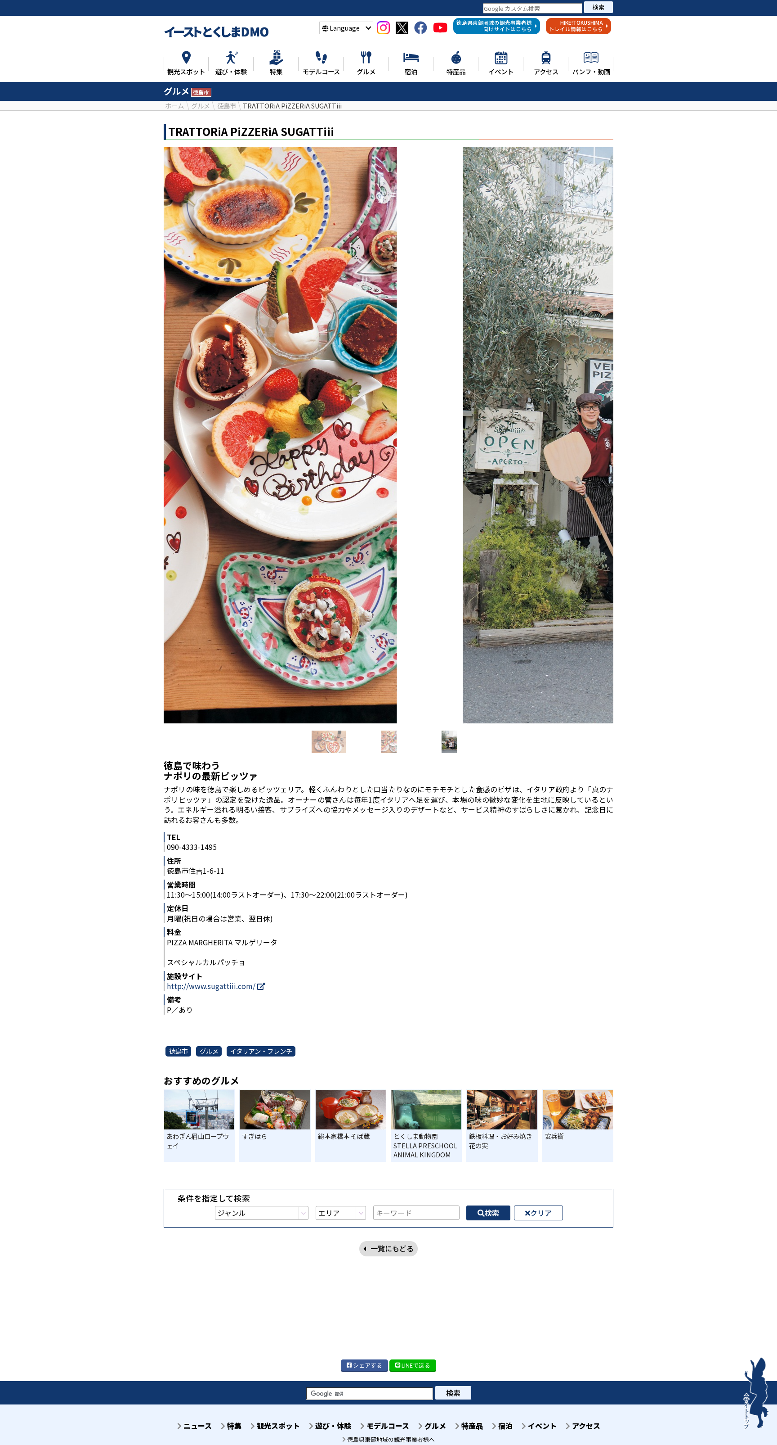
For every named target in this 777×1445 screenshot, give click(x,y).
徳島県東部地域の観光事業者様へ (390, 1439)
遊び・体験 (332, 1425)
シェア (367, 1365)
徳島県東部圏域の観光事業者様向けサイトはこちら (494, 25)
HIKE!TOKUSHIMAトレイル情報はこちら (576, 25)
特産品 (471, 1425)
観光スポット (277, 1425)
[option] (388, 435)
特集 (233, 1425)
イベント (541, 1425)
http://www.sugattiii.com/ (212, 985)
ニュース (197, 1425)
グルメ (434, 1425)
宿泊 (504, 1425)
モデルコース (387, 1425)
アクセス (585, 1425)
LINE (415, 1365)
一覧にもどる (392, 1248)
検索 (598, 7)
